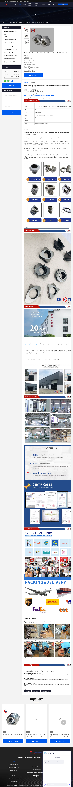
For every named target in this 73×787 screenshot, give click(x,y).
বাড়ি (15, 4)
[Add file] (45, 784)
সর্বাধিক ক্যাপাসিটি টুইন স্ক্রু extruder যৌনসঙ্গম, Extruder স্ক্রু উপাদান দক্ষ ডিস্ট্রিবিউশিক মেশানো (59, 735)
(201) (10, 31)
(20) (8, 46)
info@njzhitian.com (51, 1)
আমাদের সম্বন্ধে (29, 4)
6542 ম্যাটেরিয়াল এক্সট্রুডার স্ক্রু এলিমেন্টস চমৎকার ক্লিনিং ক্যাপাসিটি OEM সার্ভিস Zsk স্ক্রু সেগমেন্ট (35, 735)
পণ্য (20, 4)
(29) (8, 52)
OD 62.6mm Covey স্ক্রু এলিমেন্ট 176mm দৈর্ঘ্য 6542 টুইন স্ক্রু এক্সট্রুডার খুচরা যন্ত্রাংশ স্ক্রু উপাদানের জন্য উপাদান (12, 735)
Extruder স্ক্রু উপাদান (13, 22)
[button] (9, 722)
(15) (9, 61)
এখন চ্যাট (11, 85)
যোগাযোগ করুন (36, 4)
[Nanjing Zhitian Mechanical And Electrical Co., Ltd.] (9, 4)
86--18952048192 (64, 1)
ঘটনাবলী (43, 4)
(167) (10, 39)
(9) (9, 58)
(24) (10, 55)
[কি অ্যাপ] (8, 80)
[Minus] (69, 753)
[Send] (69, 784)
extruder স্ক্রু (27, 691)
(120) (10, 35)
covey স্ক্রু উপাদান (36, 691)
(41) (9, 43)
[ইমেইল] (12, 81)
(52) (10, 49)
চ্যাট (63, 4)
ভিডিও (24, 4)
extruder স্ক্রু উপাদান (46, 691)
